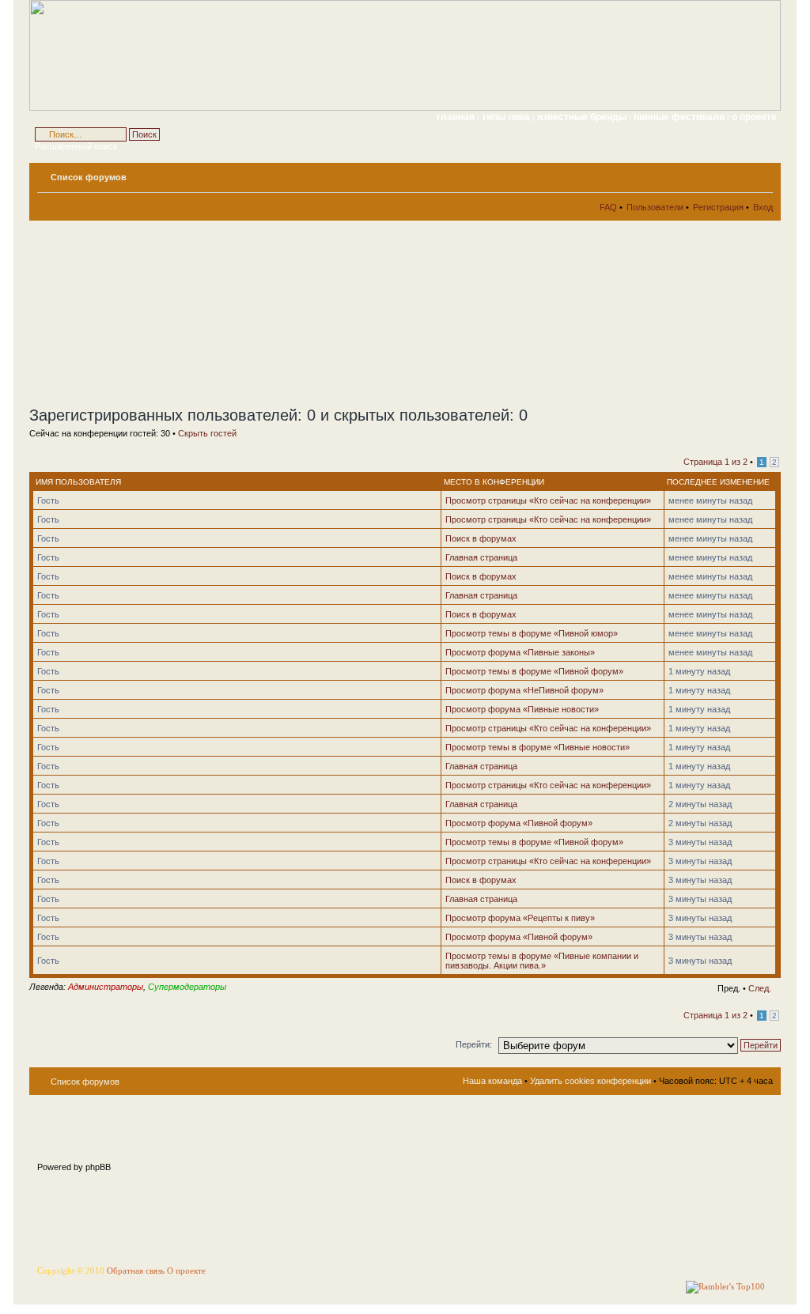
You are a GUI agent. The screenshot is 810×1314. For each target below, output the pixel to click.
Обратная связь (136, 1271)
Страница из (715, 461)
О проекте (186, 1271)
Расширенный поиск (76, 146)
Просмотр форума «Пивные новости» (522, 709)
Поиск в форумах (481, 538)
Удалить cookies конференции (590, 1081)
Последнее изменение (718, 482)
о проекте (754, 117)
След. (759, 988)
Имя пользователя (78, 482)
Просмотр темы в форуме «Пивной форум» (534, 671)
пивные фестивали (680, 117)
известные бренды (583, 117)
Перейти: (474, 1044)
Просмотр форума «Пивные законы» (520, 652)
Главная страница (481, 557)
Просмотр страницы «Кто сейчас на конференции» (548, 500)
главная (456, 117)
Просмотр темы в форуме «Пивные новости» (537, 747)
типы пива (507, 117)
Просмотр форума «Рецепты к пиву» (520, 918)
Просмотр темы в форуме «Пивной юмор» (531, 633)
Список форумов (89, 177)
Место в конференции (494, 482)
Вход (763, 207)
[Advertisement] (172, 313)
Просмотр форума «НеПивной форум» (524, 690)
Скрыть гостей (207, 433)
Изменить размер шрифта (761, 174)
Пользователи (654, 207)
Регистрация (718, 207)
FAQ (608, 207)
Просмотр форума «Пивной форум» (518, 823)
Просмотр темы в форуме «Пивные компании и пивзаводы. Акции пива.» (541, 960)
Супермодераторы (187, 986)
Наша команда (492, 1081)
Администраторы (105, 986)
